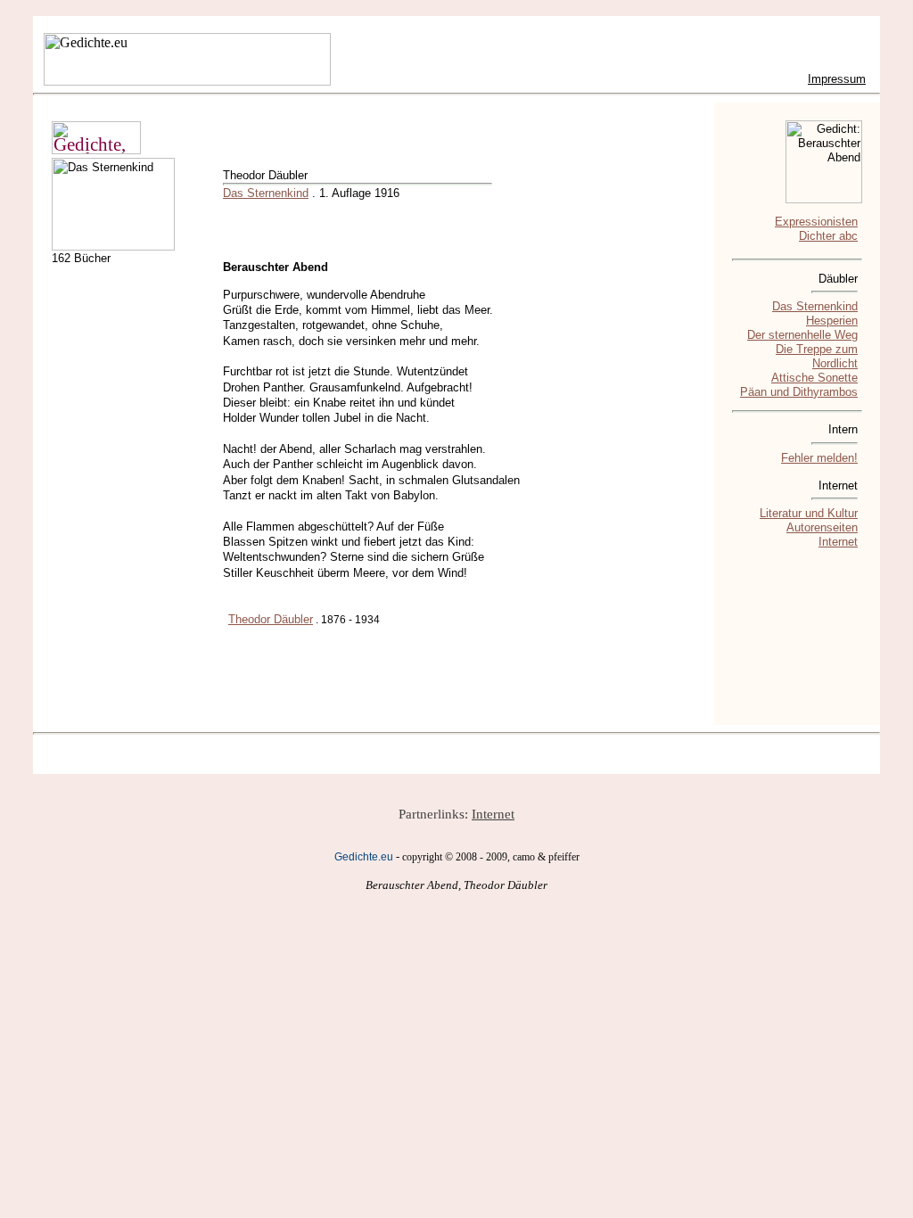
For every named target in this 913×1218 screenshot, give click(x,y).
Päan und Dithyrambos (799, 392)
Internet (838, 541)
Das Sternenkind (265, 193)
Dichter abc (828, 236)
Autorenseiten (822, 527)
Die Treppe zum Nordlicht (817, 356)
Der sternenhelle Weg (802, 335)
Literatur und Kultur (809, 513)
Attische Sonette (814, 377)
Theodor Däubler (270, 619)
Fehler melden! (819, 458)
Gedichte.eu (363, 857)
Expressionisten (816, 221)
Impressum (837, 79)
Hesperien (832, 320)
